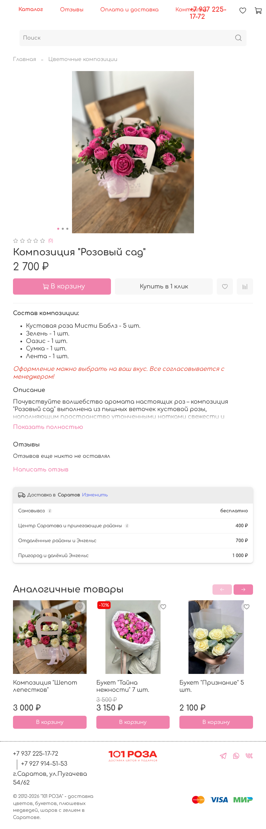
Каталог (30, 9)
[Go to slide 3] (67, 229)
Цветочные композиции (82, 59)
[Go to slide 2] (63, 229)
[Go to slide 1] (58, 229)
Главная (24, 59)
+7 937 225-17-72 (208, 13)
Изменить (95, 495)
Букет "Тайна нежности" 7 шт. (122, 686)
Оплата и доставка (129, 10)
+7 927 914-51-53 (44, 764)
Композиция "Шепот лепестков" (45, 686)
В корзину (50, 722)
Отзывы (71, 10)
